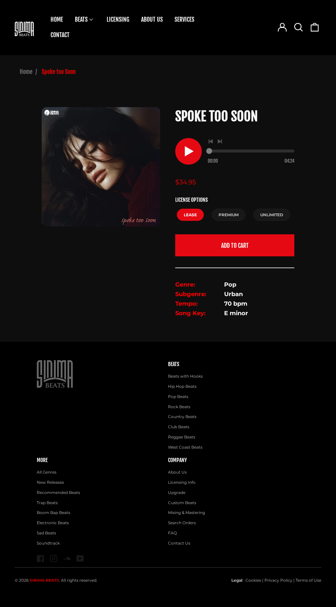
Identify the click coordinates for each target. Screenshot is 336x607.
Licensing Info (182, 482)
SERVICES (184, 19)
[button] (298, 27)
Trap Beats (47, 502)
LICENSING (118, 19)
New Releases (50, 482)
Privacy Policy (278, 580)
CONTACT (60, 34)
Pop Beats (178, 396)
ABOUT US (152, 19)
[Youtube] (80, 558)
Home (26, 71)
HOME (57, 19)
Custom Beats (182, 502)
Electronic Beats (53, 522)
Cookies (253, 580)
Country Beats (182, 416)
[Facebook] (40, 558)
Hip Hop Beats (182, 386)
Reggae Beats (181, 436)
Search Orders (182, 522)
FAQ (172, 532)
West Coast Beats (185, 447)
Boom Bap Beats (53, 512)
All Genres (46, 472)
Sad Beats (46, 532)
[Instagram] (53, 558)
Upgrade (176, 492)
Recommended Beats (58, 492)
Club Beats (178, 426)
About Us (177, 472)
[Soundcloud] (67, 558)
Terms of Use (308, 580)
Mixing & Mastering (186, 512)
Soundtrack (48, 543)
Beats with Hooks (185, 376)
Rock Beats (179, 406)
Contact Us (179, 543)
